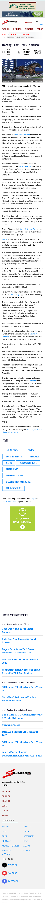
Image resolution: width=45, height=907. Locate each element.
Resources (29, 836)
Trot (4, 836)
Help (26, 841)
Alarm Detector (24, 166)
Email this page (9, 52)
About (27, 846)
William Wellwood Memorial (18, 481)
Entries (6, 29)
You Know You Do (22, 134)
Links (26, 831)
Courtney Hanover (14, 456)
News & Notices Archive (20, 34)
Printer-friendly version (26, 52)
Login (29, 22)
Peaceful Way (12, 469)
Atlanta (33, 381)
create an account (9, 501)
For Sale (6, 841)
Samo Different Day (28, 229)
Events (27, 826)
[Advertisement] (22, 572)
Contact (28, 850)
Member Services (10, 846)
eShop (40, 29)
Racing (5, 826)
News (4, 34)
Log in (33, 498)
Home (5, 815)
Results (17, 29)
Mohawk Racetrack (28, 462)
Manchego (15, 294)
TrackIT (29, 29)
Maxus (5, 239)
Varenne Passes (11, 724)
